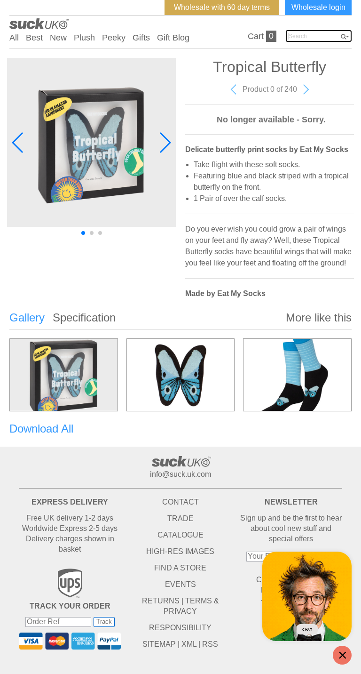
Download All (41, 428)
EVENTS (180, 584)
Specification (84, 317)
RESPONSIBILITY (180, 628)
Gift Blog (173, 37)
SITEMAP (159, 644)
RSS (210, 644)
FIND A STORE (180, 568)
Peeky (114, 37)
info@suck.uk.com (180, 474)
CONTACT (180, 502)
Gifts (141, 37)
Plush (84, 37)
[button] (18, 142)
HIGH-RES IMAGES (180, 551)
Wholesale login (318, 7)
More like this (319, 317)
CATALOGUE (180, 535)
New (58, 37)
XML (188, 644)
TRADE (180, 518)
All (14, 37)
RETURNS (161, 601)
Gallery (27, 317)
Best (34, 37)
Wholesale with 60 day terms (222, 7)
